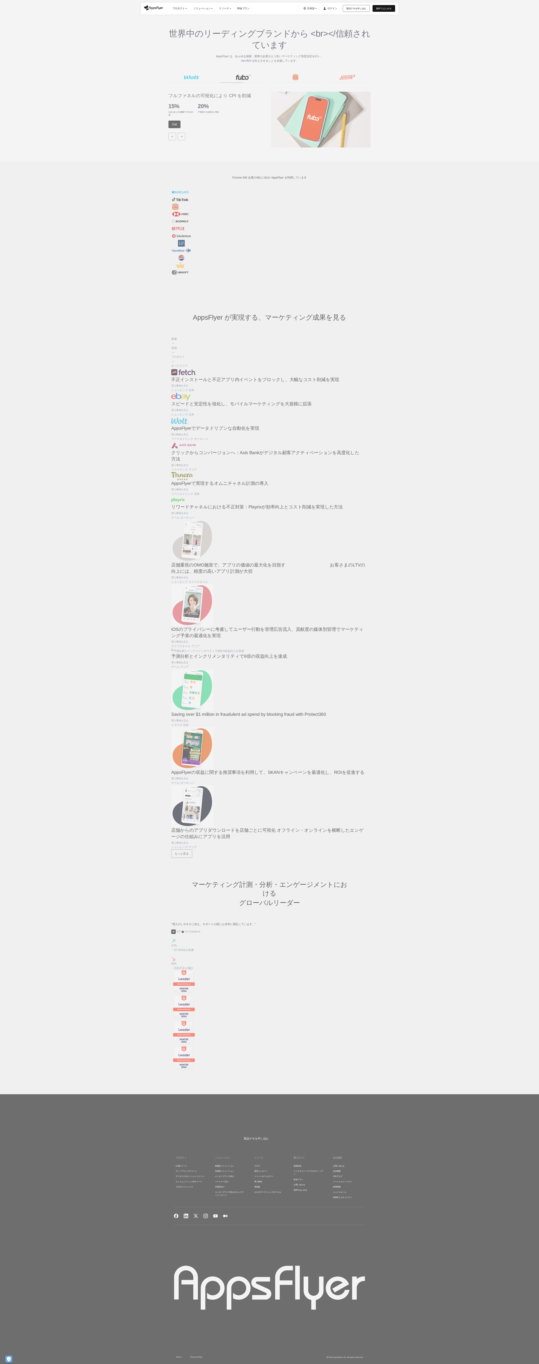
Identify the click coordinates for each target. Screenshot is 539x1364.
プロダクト (179, 8)
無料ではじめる (384, 8)
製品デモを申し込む (356, 8)
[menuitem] (180, 8)
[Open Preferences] (8, 1359)
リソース (224, 8)
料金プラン (243, 8)
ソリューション (202, 8)
